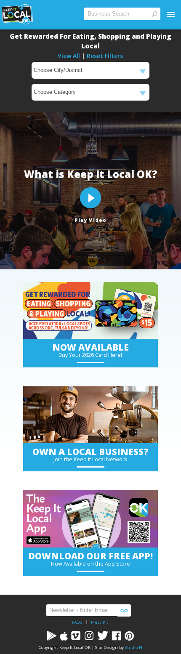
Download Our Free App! (90, 556)
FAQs (77, 622)
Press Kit (99, 622)
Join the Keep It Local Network (90, 459)
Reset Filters (105, 56)
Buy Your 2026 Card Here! (90, 355)
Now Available (90, 347)
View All (69, 56)
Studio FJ (133, 647)
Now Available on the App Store (90, 563)
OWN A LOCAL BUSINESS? (90, 451)
